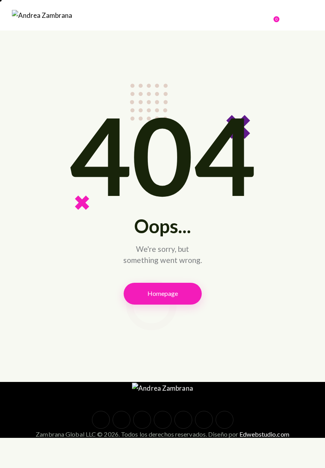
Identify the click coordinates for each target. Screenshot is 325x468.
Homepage (162, 293)
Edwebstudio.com (264, 434)
